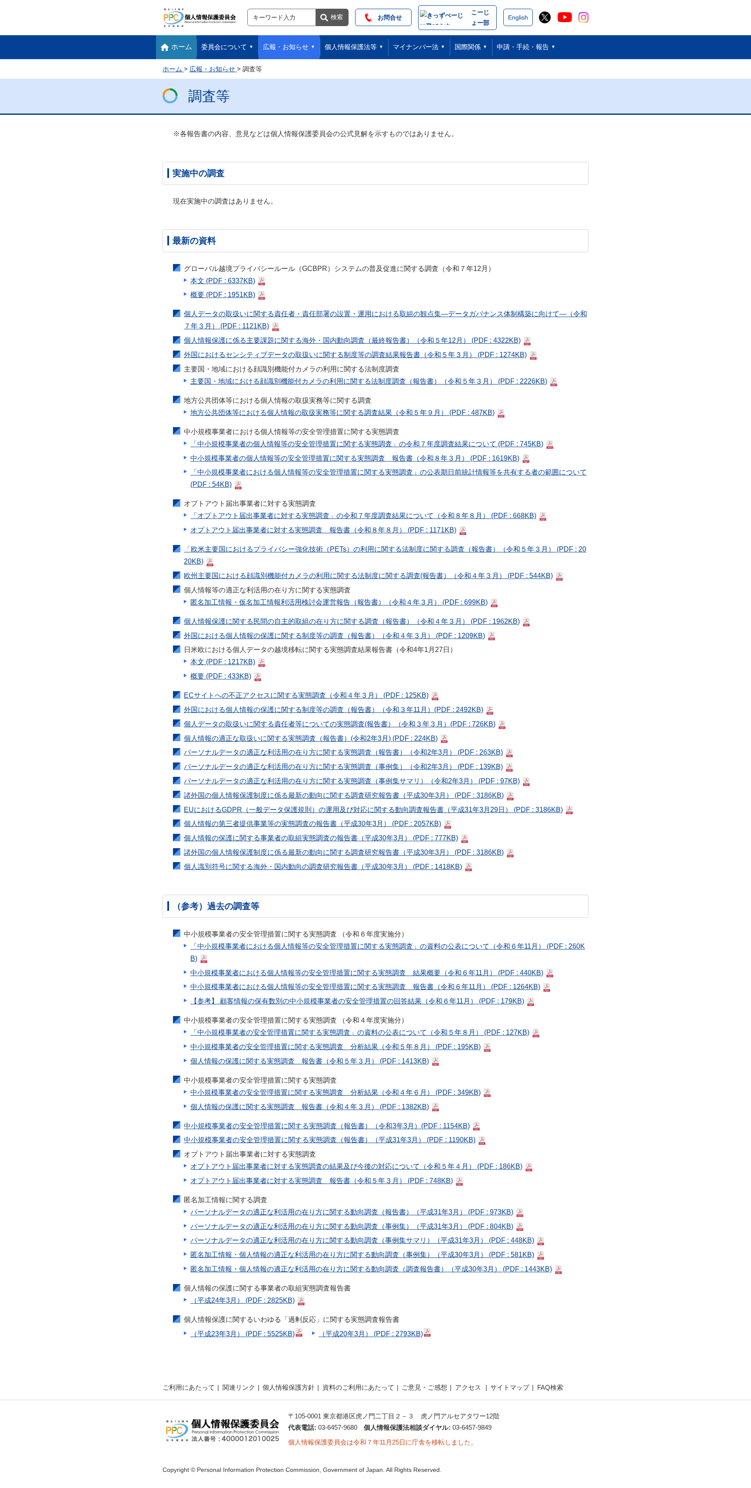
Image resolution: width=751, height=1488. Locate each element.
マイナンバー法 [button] (416, 46)
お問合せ (387, 17)
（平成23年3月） (242, 1334)
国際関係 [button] (468, 46)
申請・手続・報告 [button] (523, 46)
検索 (337, 16)
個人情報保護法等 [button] (351, 46)
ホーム (181, 46)
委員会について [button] (224, 46)
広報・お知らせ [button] (286, 46)
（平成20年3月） (371, 1334)
